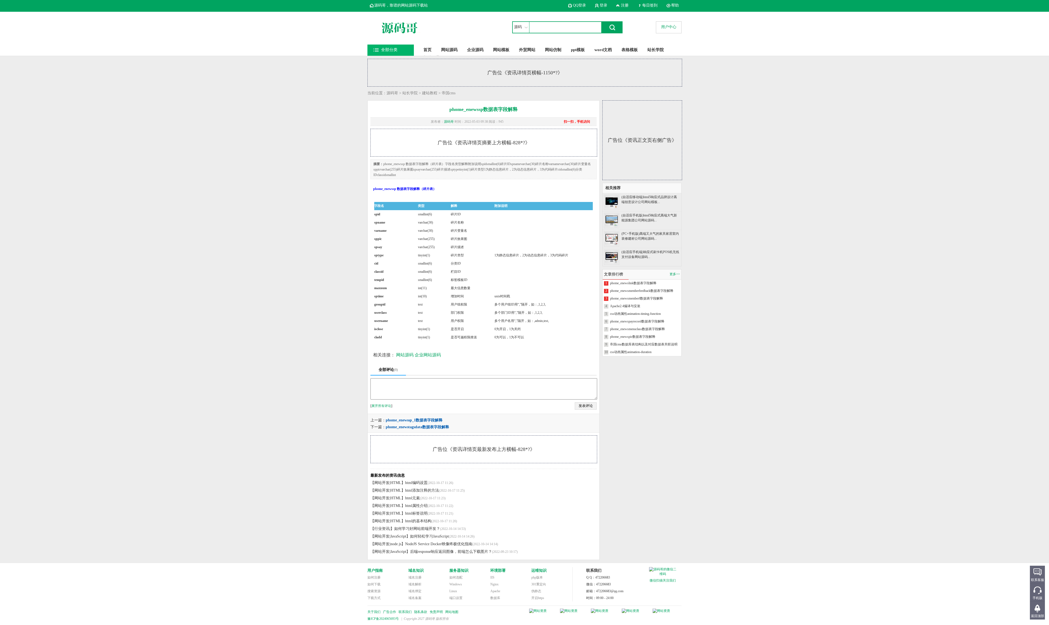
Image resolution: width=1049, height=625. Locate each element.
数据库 (495, 598)
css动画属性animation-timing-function (635, 314)
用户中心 (668, 27)
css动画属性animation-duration (631, 352)
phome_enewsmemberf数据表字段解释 (636, 298)
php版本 (537, 577)
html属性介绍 (416, 506)
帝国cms (448, 93)
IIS (492, 577)
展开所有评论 (381, 406)
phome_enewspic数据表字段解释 (632, 337)
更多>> (675, 274)
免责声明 (436, 612)
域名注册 (415, 577)
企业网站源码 (428, 355)
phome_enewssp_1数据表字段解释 (414, 420)
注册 (625, 5)
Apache (495, 591)
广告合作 (389, 612)
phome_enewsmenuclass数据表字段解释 (637, 329)
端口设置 (455, 598)
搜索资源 (374, 591)
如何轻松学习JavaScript (429, 536)
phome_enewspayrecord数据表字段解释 (637, 321)
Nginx (494, 584)
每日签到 (650, 5)
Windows (455, 584)
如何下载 (374, 584)
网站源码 (449, 50)
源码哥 (392, 93)
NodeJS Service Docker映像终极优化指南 (438, 544)
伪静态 (536, 591)
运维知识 (539, 570)
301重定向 (538, 584)
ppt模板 (578, 50)
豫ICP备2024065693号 (383, 619)
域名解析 (415, 584)
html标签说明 (416, 513)
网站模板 (501, 50)
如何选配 (455, 577)
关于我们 (374, 612)
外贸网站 (527, 50)
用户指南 (375, 570)
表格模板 (629, 50)
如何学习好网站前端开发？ (417, 529)
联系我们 (405, 612)
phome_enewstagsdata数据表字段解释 (417, 427)
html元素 (412, 498)
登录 (603, 5)
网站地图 (451, 612)
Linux (453, 591)
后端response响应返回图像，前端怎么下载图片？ (451, 552)
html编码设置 (416, 483)
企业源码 (475, 50)
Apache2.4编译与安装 (625, 306)
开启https (537, 598)
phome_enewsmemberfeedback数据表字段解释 (641, 291)
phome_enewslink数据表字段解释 (633, 283)
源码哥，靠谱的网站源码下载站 (401, 5)
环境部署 (498, 570)
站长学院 (655, 50)
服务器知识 (458, 570)
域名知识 (416, 570)
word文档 (603, 50)
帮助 (675, 5)
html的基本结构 (418, 521)
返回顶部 (1037, 616)
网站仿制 (553, 50)
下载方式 (374, 598)
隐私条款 (420, 612)
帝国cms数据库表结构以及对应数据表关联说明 (643, 344)
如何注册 (374, 577)
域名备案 (415, 598)
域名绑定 (415, 591)
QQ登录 (579, 5)
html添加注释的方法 (422, 490)
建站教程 (429, 93)
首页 (427, 50)
